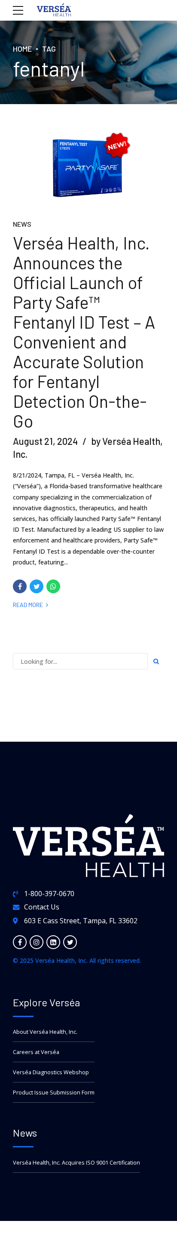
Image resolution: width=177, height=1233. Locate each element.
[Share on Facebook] (20, 586)
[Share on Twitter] (36, 586)
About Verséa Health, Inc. (45, 1032)
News (22, 224)
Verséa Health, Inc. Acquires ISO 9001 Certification (76, 1162)
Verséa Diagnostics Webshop (51, 1072)
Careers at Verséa (36, 1052)
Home (22, 48)
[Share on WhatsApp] (53, 586)
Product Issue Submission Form (54, 1092)
